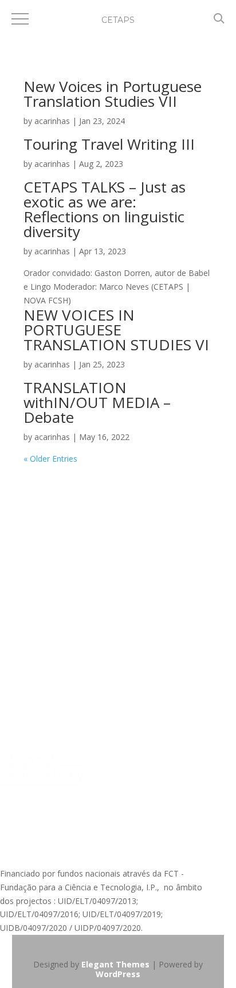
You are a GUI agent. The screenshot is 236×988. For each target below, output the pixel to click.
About (11, 472)
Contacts (16, 558)
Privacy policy (25, 515)
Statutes (15, 537)
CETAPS (118, 20)
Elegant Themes (115, 964)
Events (12, 658)
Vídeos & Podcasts (35, 594)
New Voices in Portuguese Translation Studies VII (112, 93)
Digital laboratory (32, 672)
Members (18, 494)
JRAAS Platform (28, 694)
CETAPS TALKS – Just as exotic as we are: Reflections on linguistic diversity (104, 209)
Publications (22, 615)
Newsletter (20, 637)
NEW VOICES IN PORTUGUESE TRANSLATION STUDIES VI (116, 330)
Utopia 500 (20, 715)
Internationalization (36, 572)
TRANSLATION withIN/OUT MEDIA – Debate (97, 402)
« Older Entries (50, 458)
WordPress (118, 974)
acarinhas (52, 120)
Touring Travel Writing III (109, 144)
